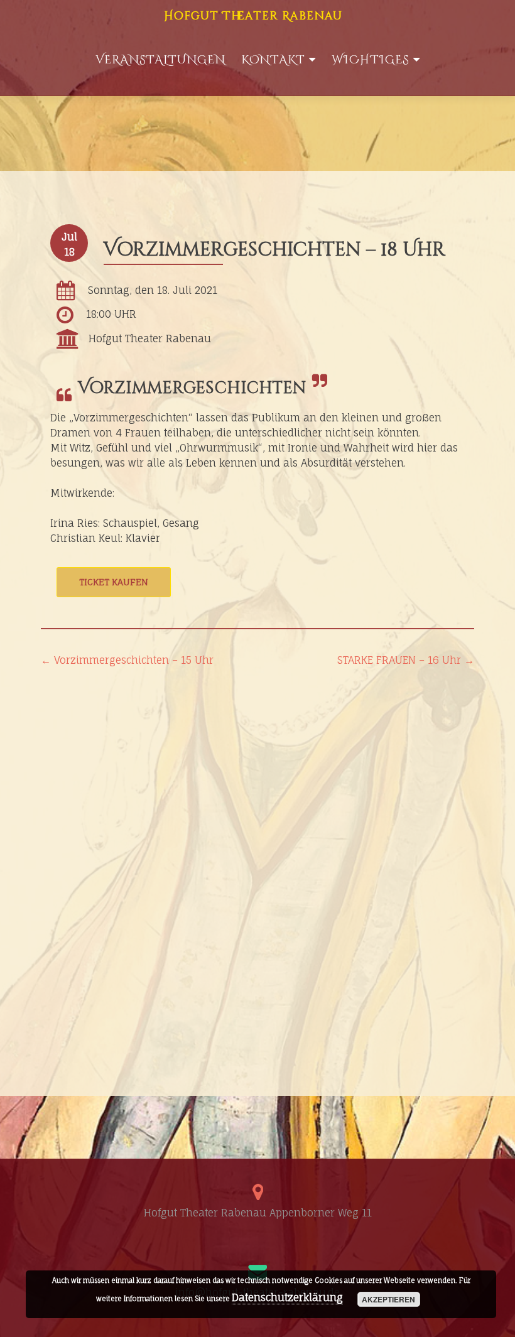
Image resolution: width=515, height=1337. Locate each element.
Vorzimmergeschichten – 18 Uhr (274, 250)
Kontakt (273, 60)
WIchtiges (370, 60)
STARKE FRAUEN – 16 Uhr (405, 660)
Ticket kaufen (113, 581)
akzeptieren (388, 1299)
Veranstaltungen (160, 60)
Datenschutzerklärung (287, 1297)
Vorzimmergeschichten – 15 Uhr (127, 660)
